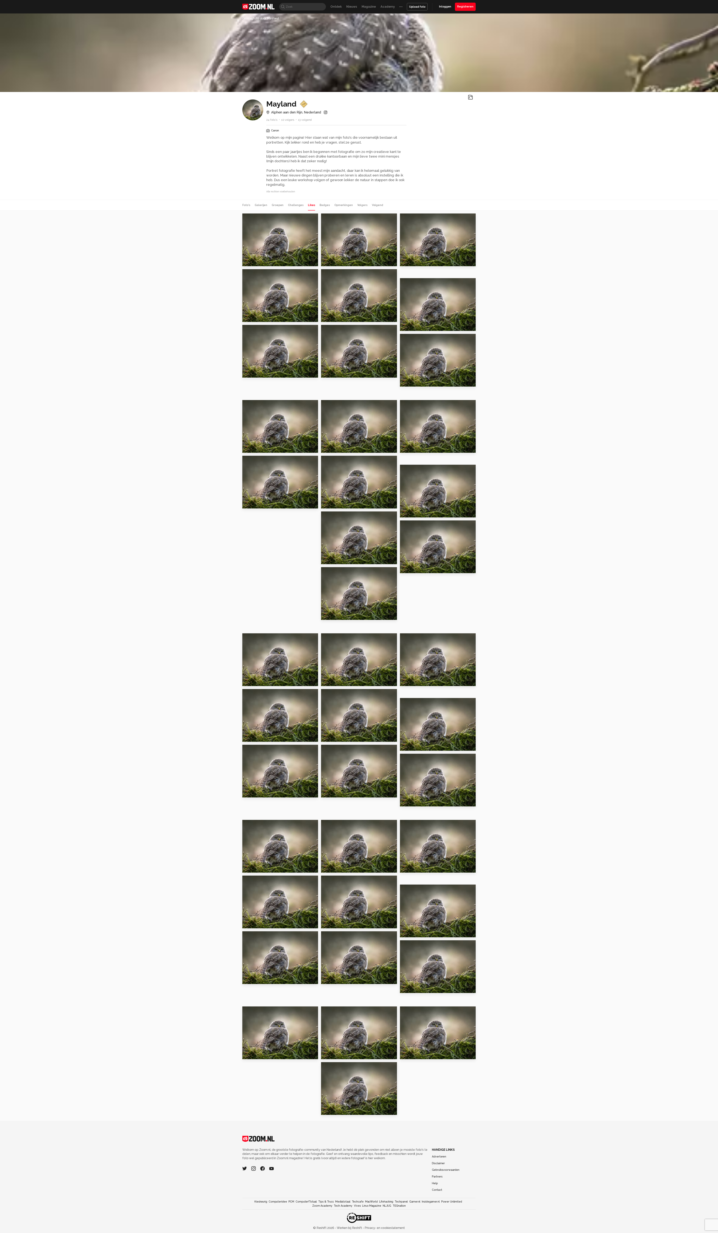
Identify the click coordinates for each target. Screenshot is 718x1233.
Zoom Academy (322, 1205)
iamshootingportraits (264, 217)
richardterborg (260, 404)
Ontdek (336, 6)
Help (435, 1183)
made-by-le (416, 217)
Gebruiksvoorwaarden (445, 1169)
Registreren (465, 6)
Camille (329, 1110)
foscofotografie (261, 1010)
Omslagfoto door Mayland (260, 18)
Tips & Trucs (326, 1201)
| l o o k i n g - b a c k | (339, 1055)
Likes (311, 205)
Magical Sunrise (336, 560)
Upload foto (417, 6)
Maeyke (329, 682)
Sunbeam (409, 746)
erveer (413, 824)
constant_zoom (261, 749)
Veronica (251, 504)
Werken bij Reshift (349, 1228)
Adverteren (439, 1156)
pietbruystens (338, 1010)
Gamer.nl (414, 1201)
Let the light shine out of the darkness (422, 513)
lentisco (329, 979)
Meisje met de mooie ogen (344, 924)
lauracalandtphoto (262, 273)
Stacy (248, 373)
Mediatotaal (342, 1201)
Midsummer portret (260, 317)
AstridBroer (258, 460)
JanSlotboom (417, 944)
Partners (437, 1176)
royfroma (336, 273)
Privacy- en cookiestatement (384, 1228)
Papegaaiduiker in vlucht (343, 373)
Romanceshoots (340, 935)
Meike (327, 737)
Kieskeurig (260, 1201)
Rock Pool (331, 448)
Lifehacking (386, 1201)
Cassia (406, 382)
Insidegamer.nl (431, 1201)
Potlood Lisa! (255, 448)
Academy (388, 6)
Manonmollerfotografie (344, 879)
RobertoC (415, 282)
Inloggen (445, 6)
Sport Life (252, 682)
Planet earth (411, 262)
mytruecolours (418, 404)
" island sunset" (413, 802)
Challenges (295, 205)
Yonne (249, 924)
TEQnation (399, 1205)
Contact (437, 1189)
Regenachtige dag (259, 793)
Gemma (250, 737)
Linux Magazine (371, 1205)
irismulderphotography (423, 469)
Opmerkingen (343, 205)
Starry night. (411, 569)
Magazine (369, 6)
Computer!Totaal (306, 1201)
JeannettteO (338, 749)
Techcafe (358, 1201)
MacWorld (371, 1201)
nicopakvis (255, 694)
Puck (248, 1055)
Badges (325, 205)
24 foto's (271, 119)
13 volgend (305, 119)
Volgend (377, 205)
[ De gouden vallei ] (417, 326)
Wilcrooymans (339, 571)
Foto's (246, 205)
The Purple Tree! (336, 868)
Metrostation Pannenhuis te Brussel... (344, 615)
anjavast (414, 702)
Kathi (327, 262)
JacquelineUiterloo (263, 329)
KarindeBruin (338, 824)
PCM (291, 1201)
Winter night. (333, 504)
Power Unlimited (451, 1201)
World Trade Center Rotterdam (422, 448)
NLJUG (387, 1205)
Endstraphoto (417, 637)
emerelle (414, 888)
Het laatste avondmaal (341, 793)
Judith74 (414, 338)
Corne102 (336, 460)
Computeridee (278, 1201)
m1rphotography (340, 515)
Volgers (362, 205)
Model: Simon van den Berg (265, 868)
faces (248, 979)
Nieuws (351, 6)
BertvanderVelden (338, 218)
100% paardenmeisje (418, 933)
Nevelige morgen (415, 868)
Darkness (251, 262)
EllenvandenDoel (340, 404)
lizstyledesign (260, 637)
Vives (357, 1205)
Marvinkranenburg (420, 758)
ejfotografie (416, 1010)
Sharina (329, 317)
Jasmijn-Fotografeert (343, 329)
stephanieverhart (262, 879)
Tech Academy (343, 1205)
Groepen (277, 205)
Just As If (408, 1055)
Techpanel (401, 1201)
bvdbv (255, 824)
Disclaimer (438, 1163)
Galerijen (261, 205)
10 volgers (287, 119)
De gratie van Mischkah (420, 988)
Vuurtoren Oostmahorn (420, 682)
